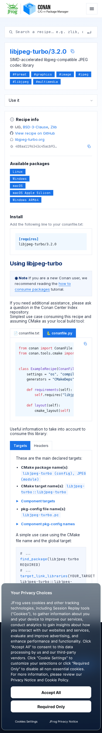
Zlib (53, 127)
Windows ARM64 (26, 200)
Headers (41, 446)
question (21, 307)
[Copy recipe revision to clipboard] (89, 146)
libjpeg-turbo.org (29, 139)
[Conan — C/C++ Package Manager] (39, 8)
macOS (18, 186)
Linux (18, 172)
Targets (20, 446)
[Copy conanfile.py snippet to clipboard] (85, 344)
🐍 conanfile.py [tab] (59, 333)
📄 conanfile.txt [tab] (26, 333)
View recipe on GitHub (35, 133)
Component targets (38, 501)
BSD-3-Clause (35, 127)
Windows (20, 179)
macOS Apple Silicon (31, 193)
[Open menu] (91, 8)
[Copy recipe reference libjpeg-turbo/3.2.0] (72, 51)
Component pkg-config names (48, 524)
